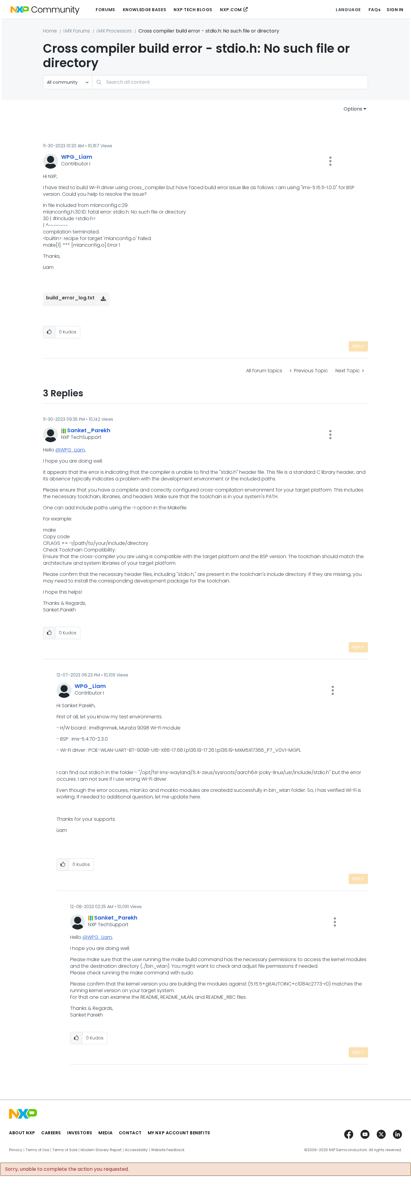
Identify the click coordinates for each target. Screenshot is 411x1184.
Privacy (15, 1150)
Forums (105, 10)
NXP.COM (231, 10)
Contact (130, 1133)
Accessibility (136, 1150)
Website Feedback (167, 1150)
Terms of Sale (64, 1150)
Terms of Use (37, 1150)
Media (105, 1133)
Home (50, 30)
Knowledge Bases (144, 10)
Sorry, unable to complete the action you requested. (67, 1169)
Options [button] (353, 108)
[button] (330, 161)
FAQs (375, 10)
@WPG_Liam (70, 449)
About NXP (22, 1133)
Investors (79, 1133)
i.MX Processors (114, 30)
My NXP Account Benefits (179, 1133)
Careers (51, 1133)
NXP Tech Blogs (193, 10)
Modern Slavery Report (101, 1150)
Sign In (395, 10)
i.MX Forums (76, 30)
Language (348, 10)
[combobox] (230, 82)
